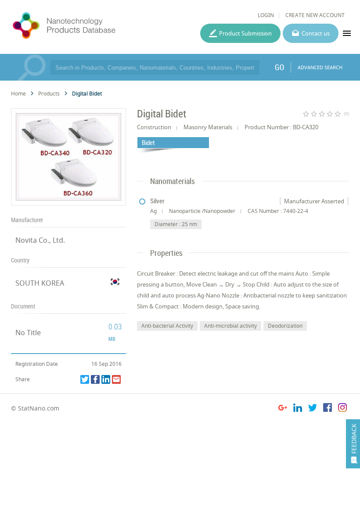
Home (18, 93)
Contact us (316, 33)
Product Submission (245, 33)
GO (279, 67)
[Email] (116, 379)
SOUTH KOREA (39, 283)
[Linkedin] (105, 379)
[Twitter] (84, 379)
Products (49, 93)
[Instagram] (342, 409)
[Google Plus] (282, 409)
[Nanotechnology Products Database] (86, 25)
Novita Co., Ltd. (40, 240)
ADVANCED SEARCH (320, 67)
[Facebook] (95, 379)
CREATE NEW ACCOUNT (315, 15)
